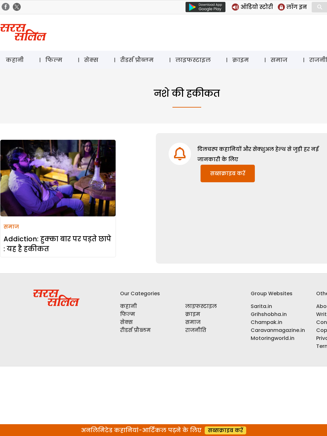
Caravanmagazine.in (278, 330)
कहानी (15, 60)
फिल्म (53, 60)
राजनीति (195, 330)
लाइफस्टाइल (193, 60)
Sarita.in (261, 306)
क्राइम (240, 60)
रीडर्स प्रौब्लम (137, 60)
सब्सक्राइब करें (227, 173)
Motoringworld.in (272, 338)
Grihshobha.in (269, 314)
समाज (278, 60)
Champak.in (266, 322)
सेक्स (91, 60)
